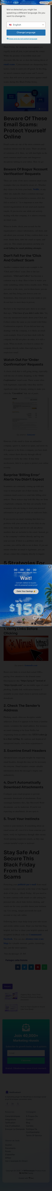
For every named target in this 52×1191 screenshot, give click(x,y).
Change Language (26, 32)
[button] (50, 567)
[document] (26, 595)
